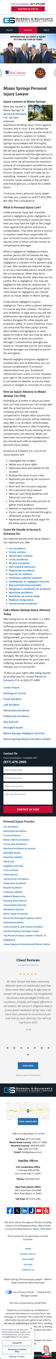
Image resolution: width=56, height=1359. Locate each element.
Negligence (9, 939)
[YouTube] (39, 1210)
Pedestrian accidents (22, 570)
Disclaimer (28, 1259)
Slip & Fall (8, 861)
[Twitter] (17, 1210)
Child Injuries (10, 874)
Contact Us (10, 753)
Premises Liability (13, 857)
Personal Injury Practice (19, 821)
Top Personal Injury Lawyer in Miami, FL (25, 935)
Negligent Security (13, 865)
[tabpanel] (28, 1001)
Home (9, 30)
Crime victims (17, 552)
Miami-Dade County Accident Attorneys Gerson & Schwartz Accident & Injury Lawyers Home (28, 20)
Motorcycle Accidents (16, 710)
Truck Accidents (12, 835)
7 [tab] (48, 1048)
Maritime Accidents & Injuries (19, 848)
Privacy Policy (28, 1254)
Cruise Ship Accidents (15, 844)
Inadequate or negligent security (29, 581)
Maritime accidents (21, 592)
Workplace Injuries (13, 909)
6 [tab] (41, 1048)
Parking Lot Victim (14, 693)
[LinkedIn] (24, 1210)
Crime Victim (11, 687)
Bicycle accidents (19, 563)
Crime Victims (10, 870)
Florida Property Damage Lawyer (21, 931)
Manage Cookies (29, 1295)
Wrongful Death (13, 727)
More (46, 30)
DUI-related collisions (22, 566)
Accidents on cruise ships (24, 596)
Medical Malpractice (14, 896)
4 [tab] (28, 1048)
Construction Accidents (16, 878)
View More (28, 1065)
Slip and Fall (10, 721)
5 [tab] (34, 1048)
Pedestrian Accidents (16, 716)
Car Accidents (10, 826)
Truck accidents (18, 559)
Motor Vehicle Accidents (16, 839)
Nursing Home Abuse (14, 900)
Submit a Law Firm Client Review (28, 1075)
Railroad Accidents (13, 922)
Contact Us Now (28, 809)
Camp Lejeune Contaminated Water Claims (26, 944)
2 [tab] (14, 1048)
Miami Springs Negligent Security (23, 733)
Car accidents (17, 548)
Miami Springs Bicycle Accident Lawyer (27, 739)
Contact (28, 30)
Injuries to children (20, 574)
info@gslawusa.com (32, 1152)
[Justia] (31, 1210)
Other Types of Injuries (15, 913)
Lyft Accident (11, 704)
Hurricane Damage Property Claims (22, 918)
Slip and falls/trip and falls (25, 585)
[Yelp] (46, 1210)
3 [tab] (21, 1048)
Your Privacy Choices (23, 1292)
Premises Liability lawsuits (25, 577)
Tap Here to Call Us (28, 8)
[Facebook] (10, 1210)
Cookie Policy (44, 1292)
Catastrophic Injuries (14, 905)
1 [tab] (7, 1048)
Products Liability (12, 891)
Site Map (28, 1264)
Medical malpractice (21, 599)
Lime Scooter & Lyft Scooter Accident (23, 926)
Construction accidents (23, 603)
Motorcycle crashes (20, 555)
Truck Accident (12, 699)
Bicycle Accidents (12, 887)
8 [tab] (28, 1054)
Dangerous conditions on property (30, 588)
